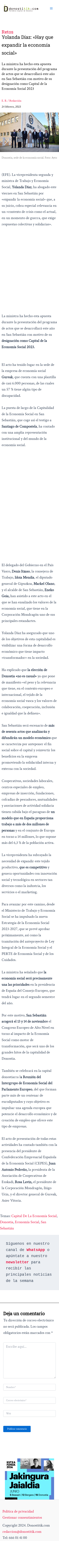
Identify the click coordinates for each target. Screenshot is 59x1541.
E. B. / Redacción (11, 101)
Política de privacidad (18, 1511)
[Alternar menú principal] (51, 8)
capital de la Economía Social (34, 1215)
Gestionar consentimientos (22, 1517)
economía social (27, 1222)
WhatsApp (36, 1250)
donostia (6, 1222)
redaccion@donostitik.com (21, 1531)
